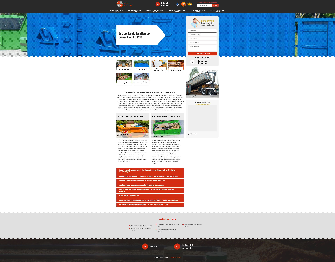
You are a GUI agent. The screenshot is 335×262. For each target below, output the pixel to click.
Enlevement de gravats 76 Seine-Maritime (198, 11)
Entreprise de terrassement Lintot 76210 (141, 229)
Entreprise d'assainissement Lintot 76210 (168, 226)
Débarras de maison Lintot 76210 (141, 225)
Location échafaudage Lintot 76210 (193, 226)
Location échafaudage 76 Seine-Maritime (217, 11)
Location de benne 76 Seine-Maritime (134, 11)
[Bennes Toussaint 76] (124, 4)
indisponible (165, 3)
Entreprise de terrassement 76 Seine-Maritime (155, 11)
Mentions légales (176, 257)
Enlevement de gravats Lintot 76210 (167, 231)
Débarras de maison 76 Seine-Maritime (117, 11)
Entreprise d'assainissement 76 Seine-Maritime (177, 11)
